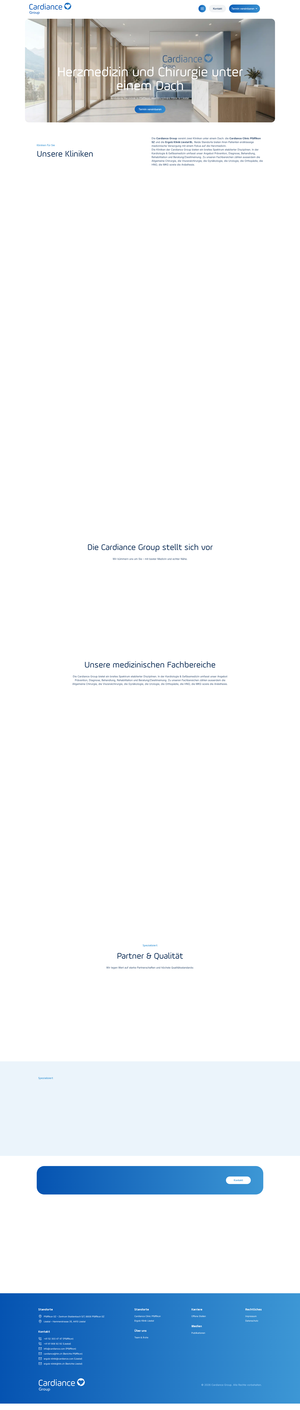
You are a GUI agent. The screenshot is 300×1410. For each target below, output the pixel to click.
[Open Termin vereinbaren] (256, 8)
